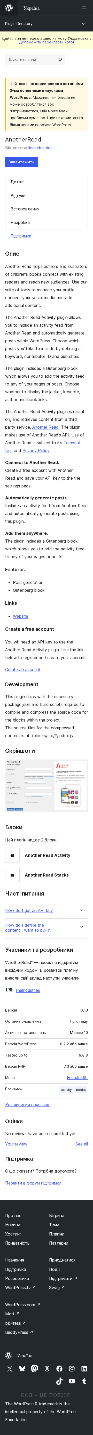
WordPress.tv (20, 1287)
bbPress (15, 1323)
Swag (57, 1287)
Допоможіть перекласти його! (46, 42)
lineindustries (40, 147)
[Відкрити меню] (84, 8)
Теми (54, 1224)
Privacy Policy (35, 450)
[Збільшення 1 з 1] (80, 766)
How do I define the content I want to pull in (28, 928)
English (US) (77, 1077)
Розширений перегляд (27, 1104)
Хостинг (13, 1234)
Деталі (17, 181)
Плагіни (56, 1234)
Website (20, 616)
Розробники (17, 1278)
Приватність (17, 1243)
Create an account (23, 669)
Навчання (14, 1260)
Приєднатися (62, 1260)
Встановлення (25, 208)
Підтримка (20, 236)
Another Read (45, 427)
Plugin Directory (19, 23)
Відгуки (18, 195)
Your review (16, 1144)
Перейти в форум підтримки (33, 1183)
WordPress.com (22, 1304)
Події (54, 1269)
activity (66, 1090)
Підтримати (63, 1278)
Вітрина (56, 1215)
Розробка (20, 222)
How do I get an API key (29, 910)
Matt (12, 1313)
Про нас (13, 1215)
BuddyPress (19, 1332)
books (81, 1090)
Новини (12, 1224)
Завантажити (22, 162)
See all (81, 1144)
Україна (24, 1355)
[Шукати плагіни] (60, 59)
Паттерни (58, 1243)
